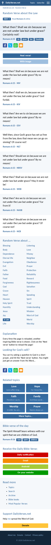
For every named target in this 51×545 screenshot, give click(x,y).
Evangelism (8, 262)
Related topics (11, 380)
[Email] (21, 46)
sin (18, 39)
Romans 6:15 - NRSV (12, 168)
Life (4, 324)
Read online (21, 19)
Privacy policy (38, 535)
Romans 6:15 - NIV (11, 83)
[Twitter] (11, 46)
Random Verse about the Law (20, 13)
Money (30, 254)
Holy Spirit (7, 303)
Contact (28, 535)
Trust (29, 303)
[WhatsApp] (16, 45)
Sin (28, 291)
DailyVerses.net (8, 8)
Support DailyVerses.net (17, 514)
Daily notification (25, 455)
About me (12, 535)
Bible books (13, 500)
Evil (4, 266)
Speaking (31, 295)
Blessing (6, 246)
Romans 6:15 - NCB (12, 231)
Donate (25, 525)
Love (29, 250)
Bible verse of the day (15, 426)
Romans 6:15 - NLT (11, 147)
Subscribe (40, 3)
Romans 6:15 (9, 39)
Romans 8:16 (9, 439)
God (5, 287)
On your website (26, 473)
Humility (7, 307)
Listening (31, 246)
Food (5, 279)
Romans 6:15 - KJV (11, 104)
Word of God (32, 315)
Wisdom (30, 311)
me (9, 519)
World (29, 320)
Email (25, 461)
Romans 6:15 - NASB (12, 210)
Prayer (30, 266)
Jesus (5, 311)
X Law (6, 320)
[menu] (48, 4)
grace (25, 39)
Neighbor (31, 258)
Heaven (6, 299)
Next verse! (25, 56)
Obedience (32, 262)
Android (25, 467)
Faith (5, 270)
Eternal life (8, 258)
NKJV (6, 19)
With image (25, 62)
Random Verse (20, 8)
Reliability (31, 274)
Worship (30, 324)
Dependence (8, 254)
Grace (5, 291)
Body (5, 250)
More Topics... (25, 416)
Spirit (29, 299)
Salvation (31, 287)
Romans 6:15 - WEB (12, 189)
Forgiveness (8, 283)
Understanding (33, 307)
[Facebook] (5, 46)
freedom (39, 39)
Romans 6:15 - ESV (11, 126)
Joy (4, 315)
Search (11, 491)
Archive (11, 495)
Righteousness (33, 283)
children (34, 440)
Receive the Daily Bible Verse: (20, 449)
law (31, 39)
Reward (30, 279)
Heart (5, 295)
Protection (31, 270)
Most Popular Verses (17, 504)
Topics (32, 3)
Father (6, 274)
